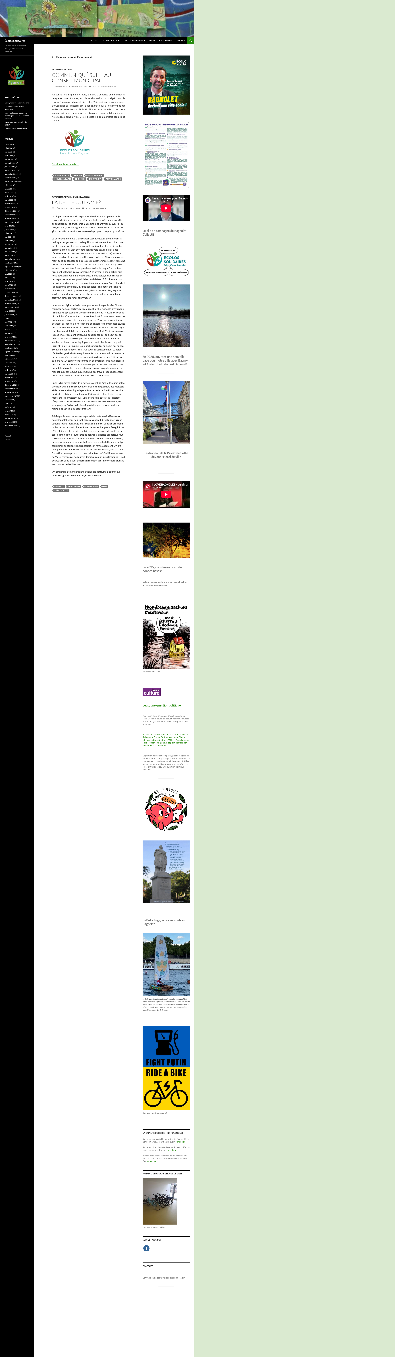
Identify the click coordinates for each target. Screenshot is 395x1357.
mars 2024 (9, 244)
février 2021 (10, 377)
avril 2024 (9, 240)
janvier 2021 (10, 381)
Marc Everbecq (61, 490)
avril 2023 (9, 281)
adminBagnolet (79, 86)
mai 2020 (8, 407)
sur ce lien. (171, 1150)
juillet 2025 (9, 185)
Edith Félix (80, 179)
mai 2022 (8, 322)
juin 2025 (8, 189)
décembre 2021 (11, 340)
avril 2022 (9, 326)
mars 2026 (9, 159)
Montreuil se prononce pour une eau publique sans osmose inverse (17, 116)
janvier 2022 (10, 337)
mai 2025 (8, 192)
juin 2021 (8, 363)
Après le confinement (133, 41)
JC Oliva (76, 208)
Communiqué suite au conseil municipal (81, 78)
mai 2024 (8, 237)
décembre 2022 (11, 296)
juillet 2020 (9, 400)
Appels (152, 41)
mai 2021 (8, 366)
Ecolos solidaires (62, 179)
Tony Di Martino (113, 179)
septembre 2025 (11, 181)
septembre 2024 (11, 222)
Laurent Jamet (91, 486)
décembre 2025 (11, 170)
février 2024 (10, 248)
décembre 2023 (11, 255)
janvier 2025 (10, 207)
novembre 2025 (11, 174)
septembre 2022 (11, 307)
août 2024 (9, 226)
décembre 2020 (11, 385)
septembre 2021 (11, 351)
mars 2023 (9, 285)
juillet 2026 (9, 144)
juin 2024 (8, 233)
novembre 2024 (11, 215)
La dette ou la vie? (76, 202)
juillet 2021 (9, 359)
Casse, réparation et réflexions (17, 103)
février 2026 (10, 163)
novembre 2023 (11, 259)
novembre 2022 (11, 300)
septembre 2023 (11, 266)
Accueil (93, 41)
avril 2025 (9, 196)
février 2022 (10, 333)
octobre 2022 (10, 303)
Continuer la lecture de (65, 164)
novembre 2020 (11, 388)
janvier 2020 (10, 422)
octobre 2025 (10, 178)
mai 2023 (8, 277)
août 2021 (9, 355)
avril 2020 (9, 411)
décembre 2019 (11, 425)
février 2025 (10, 203)
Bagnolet (77, 175)
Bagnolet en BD (166, 41)
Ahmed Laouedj (61, 175)
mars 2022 (9, 329)
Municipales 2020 (81, 197)
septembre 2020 (11, 396)
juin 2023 (8, 274)
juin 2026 (8, 148)
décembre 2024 (11, 211)
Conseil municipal (94, 175)
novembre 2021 (11, 344)
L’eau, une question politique (162, 705)
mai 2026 (8, 152)
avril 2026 (9, 155)
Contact (181, 41)
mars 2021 (9, 374)
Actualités (57, 69)
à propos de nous (109, 41)
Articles (68, 69)
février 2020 (10, 418)
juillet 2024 (9, 229)
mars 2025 (9, 200)
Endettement (95, 179)
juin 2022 (8, 318)
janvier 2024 (10, 252)
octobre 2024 (10, 218)
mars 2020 (9, 414)
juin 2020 (8, 403)
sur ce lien (180, 1141)
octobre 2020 (10, 392)
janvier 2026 (10, 166)
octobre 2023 (10, 263)
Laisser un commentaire (104, 86)
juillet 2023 (9, 270)
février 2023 (10, 289)
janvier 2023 (10, 292)
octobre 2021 (10, 348)
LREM (104, 486)
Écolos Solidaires (15, 40)
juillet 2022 (9, 314)
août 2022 (9, 311)
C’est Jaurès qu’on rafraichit (16, 129)
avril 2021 (9, 370)
